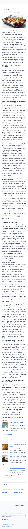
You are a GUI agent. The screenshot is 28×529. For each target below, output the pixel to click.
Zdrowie (7, 9)
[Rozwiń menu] (25, 2)
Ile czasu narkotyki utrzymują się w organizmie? (19, 490)
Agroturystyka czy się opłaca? (17, 468)
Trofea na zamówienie (7, 434)
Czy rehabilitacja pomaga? (16, 422)
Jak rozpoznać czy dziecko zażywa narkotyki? (7, 490)
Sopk (3, 2)
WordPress (9, 526)
